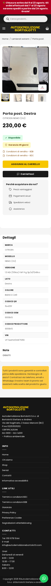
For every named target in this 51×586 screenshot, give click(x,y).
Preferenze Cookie (12, 517)
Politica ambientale (14, 436)
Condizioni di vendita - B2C (20, 155)
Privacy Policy (9, 512)
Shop (5, 464)
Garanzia (7, 507)
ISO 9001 (6, 433)
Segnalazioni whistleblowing (16, 522)
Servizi (5, 470)
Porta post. (38, 38)
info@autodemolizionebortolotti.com (22, 545)
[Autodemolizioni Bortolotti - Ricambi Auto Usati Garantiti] (26, 28)
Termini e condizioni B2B (14, 502)
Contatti (6, 475)
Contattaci (27, 174)
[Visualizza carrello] (47, 28)
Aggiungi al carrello (25, 164)
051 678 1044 (12, 538)
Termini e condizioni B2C (14, 496)
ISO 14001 (18, 433)
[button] (4, 28)
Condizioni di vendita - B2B (19, 151)
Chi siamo (7, 459)
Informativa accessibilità (15, 480)
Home (5, 38)
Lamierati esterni (20, 38)
